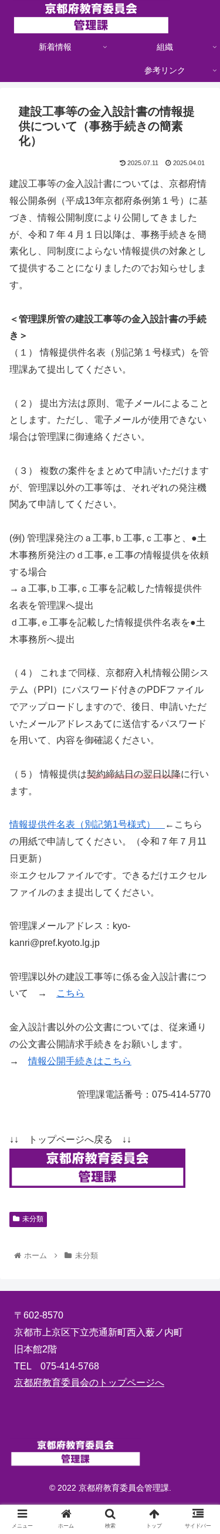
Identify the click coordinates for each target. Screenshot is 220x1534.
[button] (197, 1159)
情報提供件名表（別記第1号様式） (87, 824)
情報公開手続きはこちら (79, 1061)
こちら (70, 993)
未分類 (32, 1219)
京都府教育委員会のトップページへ (89, 1383)
